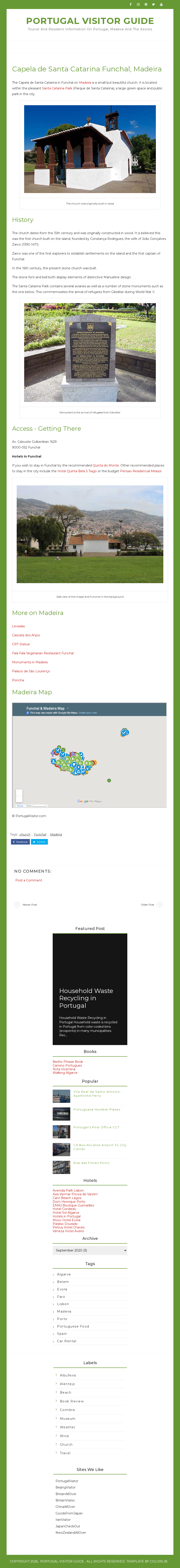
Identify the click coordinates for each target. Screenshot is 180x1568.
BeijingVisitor (66, 1487)
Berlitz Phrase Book (68, 1062)
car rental (66, 1341)
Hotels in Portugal (67, 1216)
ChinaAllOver (65, 1507)
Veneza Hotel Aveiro (68, 1231)
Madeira (85, 83)
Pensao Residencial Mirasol (140, 471)
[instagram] (138, 4)
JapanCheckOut (68, 1526)
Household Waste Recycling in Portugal (86, 998)
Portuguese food (73, 1326)
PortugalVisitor (67, 1481)
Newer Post (30, 904)
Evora (62, 1289)
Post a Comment (28, 880)
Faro (61, 1297)
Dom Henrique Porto (69, 1202)
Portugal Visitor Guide (90, 20)
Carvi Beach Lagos (67, 1198)
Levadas (18, 626)
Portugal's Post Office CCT (96, 1127)
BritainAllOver (66, 1494)
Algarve (64, 1274)
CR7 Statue (21, 644)
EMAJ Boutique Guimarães (73, 1205)
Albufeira (68, 1375)
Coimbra (67, 1410)
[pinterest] (146, 4)
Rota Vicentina (64, 1069)
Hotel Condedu (64, 1209)
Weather (68, 1427)
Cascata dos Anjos (26, 635)
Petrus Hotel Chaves (69, 1227)
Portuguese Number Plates (97, 1109)
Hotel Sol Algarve (66, 1213)
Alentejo (67, 1384)
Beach (66, 1392)
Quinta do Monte (106, 465)
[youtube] (161, 4)
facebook (22, 841)
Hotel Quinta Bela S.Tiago (77, 471)
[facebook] (130, 4)
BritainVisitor (65, 1500)
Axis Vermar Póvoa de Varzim (75, 1194)
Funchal (40, 834)
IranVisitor (63, 1520)
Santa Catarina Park (57, 88)
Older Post (147, 904)
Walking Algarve (65, 1073)
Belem (63, 1282)
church (24, 834)
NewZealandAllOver (71, 1533)
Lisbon (63, 1304)
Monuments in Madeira (30, 662)
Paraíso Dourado (65, 1224)
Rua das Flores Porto (92, 1163)
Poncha (18, 680)
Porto (62, 1319)
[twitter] (153, 4)
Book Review (72, 1401)
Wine (64, 1436)
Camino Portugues (67, 1065)
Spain (62, 1334)
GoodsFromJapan (69, 1513)
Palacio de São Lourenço (31, 671)
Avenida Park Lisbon (68, 1190)
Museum (68, 1419)
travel (65, 1453)
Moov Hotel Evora (66, 1220)
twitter (41, 841)
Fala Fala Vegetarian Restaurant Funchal (43, 653)
